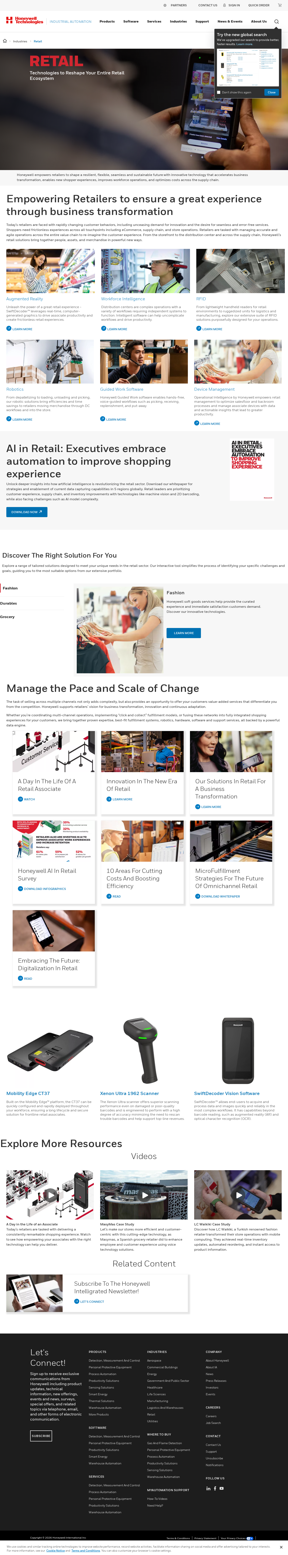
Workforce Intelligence (123, 298)
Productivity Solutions (104, 1380)
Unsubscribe (214, 1458)
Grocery (7, 616)
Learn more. (244, 44)
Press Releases (216, 1380)
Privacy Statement (205, 1538)
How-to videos (157, 1498)
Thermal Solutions (101, 1401)
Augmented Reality (24, 298)
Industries (178, 21)
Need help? (155, 1505)
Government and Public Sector (168, 1380)
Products (107, 21)
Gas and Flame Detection (164, 1443)
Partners (179, 5)
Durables (8, 603)
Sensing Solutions (101, 1387)
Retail (151, 1414)
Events (210, 1394)
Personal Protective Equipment (110, 1367)
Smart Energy (98, 1394)
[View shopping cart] (280, 5)
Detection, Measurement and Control (114, 1360)
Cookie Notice (55, 1550)
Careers (211, 1416)
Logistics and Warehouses (165, 1407)
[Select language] (165, 5)
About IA (211, 1367)
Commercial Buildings (162, 1367)
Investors (212, 1387)
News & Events (230, 21)
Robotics (15, 389)
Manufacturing (157, 1401)
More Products (99, 1414)
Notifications (214, 1465)
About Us (259, 21)
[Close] (281, 1547)
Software (131, 21)
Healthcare (155, 1387)
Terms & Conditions (178, 1538)
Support (202, 21)
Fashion (10, 588)
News (209, 1374)
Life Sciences (156, 1394)
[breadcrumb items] (5, 41)
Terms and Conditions (85, 1550)
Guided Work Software (121, 389)
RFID (201, 298)
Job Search (213, 1423)
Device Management (214, 389)
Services (154, 21)
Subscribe (41, 1436)
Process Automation (102, 1374)
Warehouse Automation (105, 1407)
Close (272, 92)
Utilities (152, 1421)
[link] (54, 751)
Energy (152, 1374)
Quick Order (258, 5)
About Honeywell (217, 1360)
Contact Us (213, 1444)
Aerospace (154, 1360)
